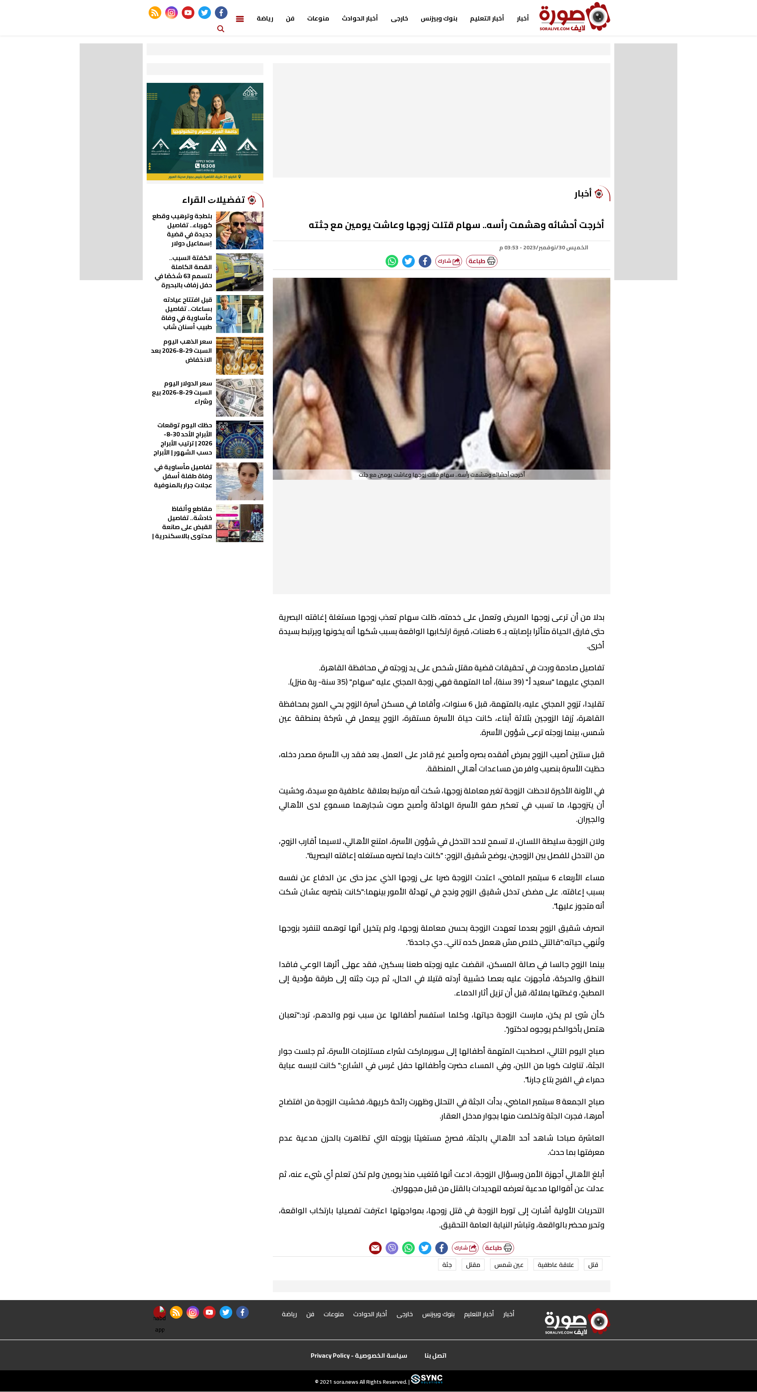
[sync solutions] (426, 1382)
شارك (445, 261)
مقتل (473, 1264)
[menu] (239, 18)
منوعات (318, 18)
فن (290, 18)
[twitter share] (408, 261)
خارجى (399, 18)
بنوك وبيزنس (439, 18)
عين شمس (509, 1264)
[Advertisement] (441, 122)
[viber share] (392, 1248)
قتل (593, 1264)
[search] (220, 28)
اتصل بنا (436, 1355)
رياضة (265, 18)
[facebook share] (425, 261)
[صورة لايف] (574, 17)
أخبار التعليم (487, 18)
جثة (447, 1264)
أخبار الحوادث (360, 18)
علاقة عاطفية (556, 1264)
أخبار (523, 18)
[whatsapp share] (392, 261)
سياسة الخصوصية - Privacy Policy (359, 1355)
